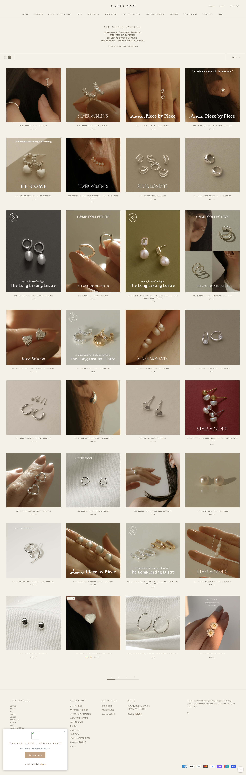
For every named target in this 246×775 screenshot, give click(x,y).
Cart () (235, 6)
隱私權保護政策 (108, 710)
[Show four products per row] (9, 57)
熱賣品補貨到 (93, 14)
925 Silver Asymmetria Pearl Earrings (212, 581)
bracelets (223, 703)
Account (212, 6)
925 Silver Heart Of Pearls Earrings (93, 654)
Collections (190, 14)
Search (222, 6)
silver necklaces (203, 703)
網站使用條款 (107, 706)
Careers (73, 746)
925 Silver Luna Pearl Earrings (212, 511)
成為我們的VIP (75, 734)
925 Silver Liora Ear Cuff (153, 196)
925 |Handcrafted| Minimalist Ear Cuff (212, 295)
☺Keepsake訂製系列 (155, 14)
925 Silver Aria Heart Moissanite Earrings (33, 368)
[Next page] (135, 677)
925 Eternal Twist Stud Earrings (93, 511)
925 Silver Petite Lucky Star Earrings (212, 125)
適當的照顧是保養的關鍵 (79, 710)
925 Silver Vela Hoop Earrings (93, 295)
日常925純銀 (110, 14)
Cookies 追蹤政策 (108, 714)
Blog (221, 14)
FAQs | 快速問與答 (76, 722)
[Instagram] (188, 712)
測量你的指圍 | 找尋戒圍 (79, 718)
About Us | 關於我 (76, 706)
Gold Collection (131, 14)
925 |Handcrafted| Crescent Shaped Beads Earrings (153, 654)
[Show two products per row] (5, 57)
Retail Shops (74, 730)
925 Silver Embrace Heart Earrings (33, 511)
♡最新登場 (38, 14)
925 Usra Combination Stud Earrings (34, 438)
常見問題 (73, 726)
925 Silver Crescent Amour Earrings (34, 196)
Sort (235, 57)
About (25, 14)
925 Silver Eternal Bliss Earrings (93, 368)
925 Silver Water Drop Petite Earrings (93, 438)
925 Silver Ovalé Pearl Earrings (152, 368)
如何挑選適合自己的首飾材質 (80, 714)
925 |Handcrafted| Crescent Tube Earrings (34, 581)
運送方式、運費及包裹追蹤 (80, 738)
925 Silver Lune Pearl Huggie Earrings (33, 295)
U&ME (79, 14)
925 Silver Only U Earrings (33, 125)
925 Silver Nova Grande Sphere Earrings (93, 581)
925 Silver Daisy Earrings (212, 654)
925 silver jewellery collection (211, 701)
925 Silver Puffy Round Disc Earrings (153, 511)
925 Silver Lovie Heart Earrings (152, 125)
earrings (213, 703)
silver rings (191, 703)
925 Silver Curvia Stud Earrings (93, 125)
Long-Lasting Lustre (60, 14)
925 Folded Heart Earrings (153, 438)
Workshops (208, 14)
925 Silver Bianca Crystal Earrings (212, 368)
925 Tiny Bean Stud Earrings (33, 654)
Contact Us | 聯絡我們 (78, 742)
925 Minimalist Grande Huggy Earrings (212, 196)
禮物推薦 (174, 14)
